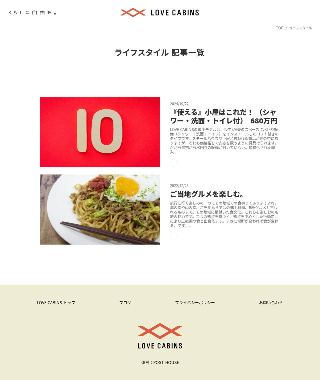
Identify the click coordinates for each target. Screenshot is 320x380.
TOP (280, 27)
